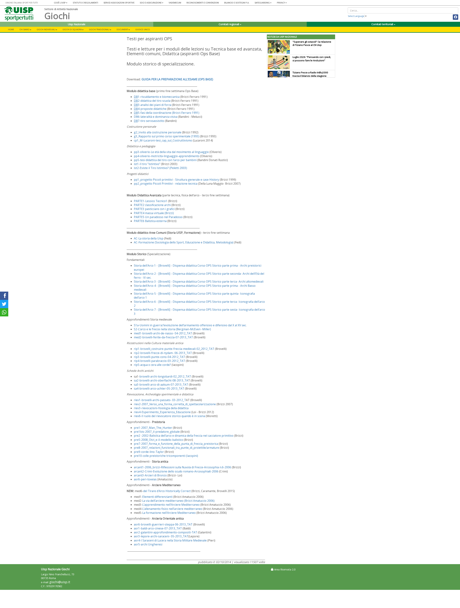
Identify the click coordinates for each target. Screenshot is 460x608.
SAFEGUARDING (262, 2)
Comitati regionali (229, 24)
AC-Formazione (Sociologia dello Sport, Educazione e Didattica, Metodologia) (183, 242)
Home (11, 29)
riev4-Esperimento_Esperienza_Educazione (162, 412)
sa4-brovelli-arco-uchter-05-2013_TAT (159, 388)
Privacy (281, 2)
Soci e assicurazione (151, 2)
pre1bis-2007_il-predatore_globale (157, 432)
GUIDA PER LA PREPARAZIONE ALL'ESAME (177, 79)
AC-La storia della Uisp (148, 238)
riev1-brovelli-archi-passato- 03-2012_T (160, 400)
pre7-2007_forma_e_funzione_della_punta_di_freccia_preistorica (176, 444)
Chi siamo (24, 29)
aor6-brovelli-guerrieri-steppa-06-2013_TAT (163, 524)
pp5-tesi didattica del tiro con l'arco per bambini (165, 160)
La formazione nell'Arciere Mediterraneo (169, 513)
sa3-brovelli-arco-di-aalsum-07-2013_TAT (161, 385)
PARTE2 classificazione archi (152, 205)
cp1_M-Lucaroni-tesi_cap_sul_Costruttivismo (163, 140)
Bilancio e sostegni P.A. (236, 2)
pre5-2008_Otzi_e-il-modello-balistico (158, 440)
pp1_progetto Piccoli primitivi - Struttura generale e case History (176, 180)
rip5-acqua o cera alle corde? (152, 365)
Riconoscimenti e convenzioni (203, 2)
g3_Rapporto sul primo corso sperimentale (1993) (166, 136)
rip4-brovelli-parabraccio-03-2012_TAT (159, 361)
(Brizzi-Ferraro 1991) (166, 113)
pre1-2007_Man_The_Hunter (153, 428)
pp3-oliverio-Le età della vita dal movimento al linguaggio (171, 152)
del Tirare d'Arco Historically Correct (167, 491)
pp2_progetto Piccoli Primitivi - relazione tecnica (165, 184)
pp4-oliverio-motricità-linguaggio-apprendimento (166, 156)
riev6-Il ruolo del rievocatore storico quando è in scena (169, 416)
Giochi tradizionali (99, 29)
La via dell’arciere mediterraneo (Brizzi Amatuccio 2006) (178, 501)
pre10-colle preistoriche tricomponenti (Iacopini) (166, 456)
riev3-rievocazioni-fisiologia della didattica (161, 408)
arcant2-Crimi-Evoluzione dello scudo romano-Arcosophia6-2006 (176, 471)
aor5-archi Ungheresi (148, 544)
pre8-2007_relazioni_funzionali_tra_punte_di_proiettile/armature (176, 448)
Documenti (122, 29)
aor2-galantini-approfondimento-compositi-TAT (165, 532)
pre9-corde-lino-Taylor (149, 452)
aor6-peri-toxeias (145, 479)
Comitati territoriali (382, 24)
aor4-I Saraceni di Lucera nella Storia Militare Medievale (170, 540)
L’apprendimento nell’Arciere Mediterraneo (171, 505)
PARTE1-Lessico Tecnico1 (150, 201)
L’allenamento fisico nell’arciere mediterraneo (172, 509)
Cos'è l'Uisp (60, 2)
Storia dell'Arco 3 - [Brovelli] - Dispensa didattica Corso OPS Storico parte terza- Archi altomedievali (198, 282)
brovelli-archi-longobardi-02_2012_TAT (165, 376)
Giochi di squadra (72, 29)
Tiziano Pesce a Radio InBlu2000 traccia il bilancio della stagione (310, 74)
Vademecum (175, 2)
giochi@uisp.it (59, 582)
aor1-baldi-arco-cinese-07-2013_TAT (158, 528)
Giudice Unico (142, 29)
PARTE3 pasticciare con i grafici (154, 209)
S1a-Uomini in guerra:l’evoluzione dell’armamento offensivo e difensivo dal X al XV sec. (190, 325)
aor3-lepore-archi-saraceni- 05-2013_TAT (161, 536)
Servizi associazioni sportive (119, 2)
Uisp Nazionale (76, 24)
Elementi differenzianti (157, 497)
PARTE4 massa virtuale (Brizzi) (154, 213)
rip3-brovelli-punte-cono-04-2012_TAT (159, 357)
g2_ (157, 132)
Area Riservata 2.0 (284, 569)
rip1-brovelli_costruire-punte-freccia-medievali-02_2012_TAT (174, 349)
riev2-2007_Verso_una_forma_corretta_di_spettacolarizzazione (175, 404)
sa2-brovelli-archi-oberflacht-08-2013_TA (161, 380)
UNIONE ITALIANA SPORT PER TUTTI (21, 2)
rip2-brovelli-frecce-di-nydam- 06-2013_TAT (163, 353)
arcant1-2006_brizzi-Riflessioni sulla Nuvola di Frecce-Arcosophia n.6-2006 (182, 467)
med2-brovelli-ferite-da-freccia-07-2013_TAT (163, 337)
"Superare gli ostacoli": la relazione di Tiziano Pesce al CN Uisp (312, 43)
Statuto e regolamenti (85, 2)
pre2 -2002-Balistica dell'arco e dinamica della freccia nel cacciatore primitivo (183, 436)
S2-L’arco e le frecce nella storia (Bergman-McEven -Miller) (172, 329)
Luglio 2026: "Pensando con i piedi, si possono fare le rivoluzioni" (312, 58)
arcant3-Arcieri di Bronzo (150, 475)
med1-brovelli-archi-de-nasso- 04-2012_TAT (163, 333)
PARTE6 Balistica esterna (150, 221)
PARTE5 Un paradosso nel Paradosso (158, 217)
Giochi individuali (46, 29)
